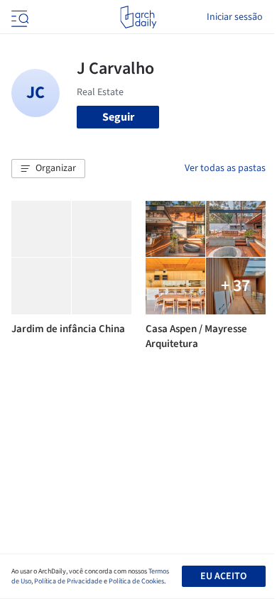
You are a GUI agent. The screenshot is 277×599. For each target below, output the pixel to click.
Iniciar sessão (235, 17)
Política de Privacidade (68, 581)
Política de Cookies (136, 581)
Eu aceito (223, 576)
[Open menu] (18, 17)
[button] (48, 169)
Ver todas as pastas (225, 168)
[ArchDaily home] (138, 17)
